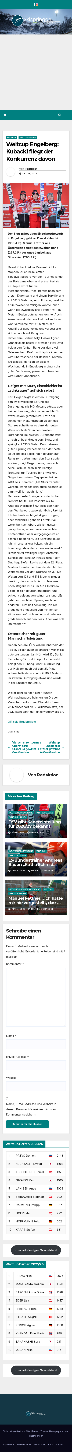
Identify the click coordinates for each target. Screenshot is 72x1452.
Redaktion (31, 168)
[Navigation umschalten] (66, 115)
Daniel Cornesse (42, 870)
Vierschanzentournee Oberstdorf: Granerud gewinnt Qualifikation (24, 747)
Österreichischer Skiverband (24, 889)
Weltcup (11, 137)
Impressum (9, 1444)
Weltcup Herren (28, 137)
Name (11, 1035)
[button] (59, 115)
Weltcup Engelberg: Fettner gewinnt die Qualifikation (49, 747)
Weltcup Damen (45, 813)
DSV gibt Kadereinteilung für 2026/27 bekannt (34, 824)
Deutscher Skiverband (21, 813)
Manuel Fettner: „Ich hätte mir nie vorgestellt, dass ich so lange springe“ (35, 903)
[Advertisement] (36, 72)
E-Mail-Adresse (17, 1056)
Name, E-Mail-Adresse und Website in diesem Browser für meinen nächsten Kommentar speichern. (31, 1109)
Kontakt (60, 1444)
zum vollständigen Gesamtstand (36, 1250)
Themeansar (36, 1435)
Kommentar (15, 964)
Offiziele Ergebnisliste (22, 721)
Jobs (50, 1444)
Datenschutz (24, 1444)
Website (11, 1077)
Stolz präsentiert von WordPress (21, 1431)
